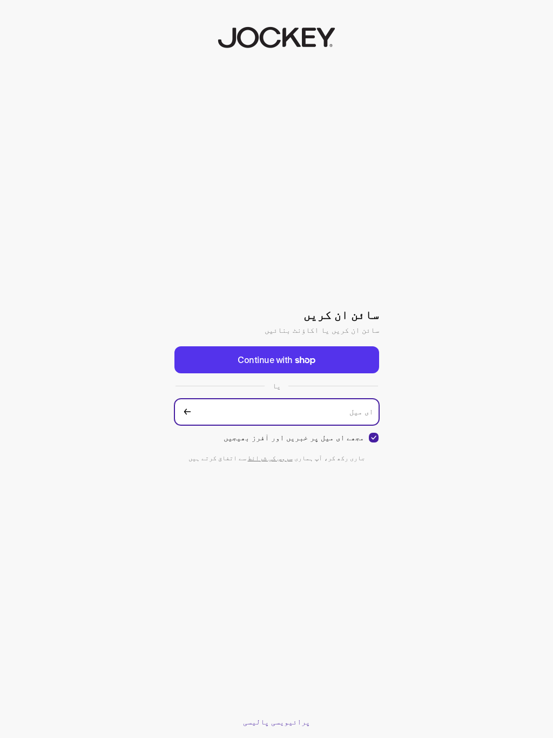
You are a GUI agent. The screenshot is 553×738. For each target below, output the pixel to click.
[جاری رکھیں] (187, 411)
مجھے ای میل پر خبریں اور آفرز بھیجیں (294, 437)
